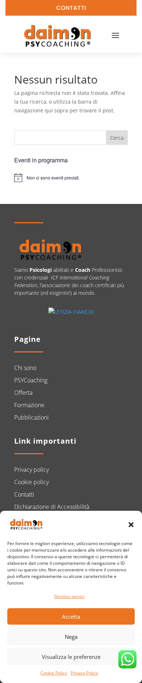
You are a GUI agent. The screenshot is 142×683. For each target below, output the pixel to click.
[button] (131, 524)
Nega (71, 636)
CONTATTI (71, 8)
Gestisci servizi (69, 596)
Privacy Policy (84, 673)
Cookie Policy (53, 673)
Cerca (117, 137)
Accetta (71, 616)
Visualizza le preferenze (71, 656)
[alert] (71, 177)
